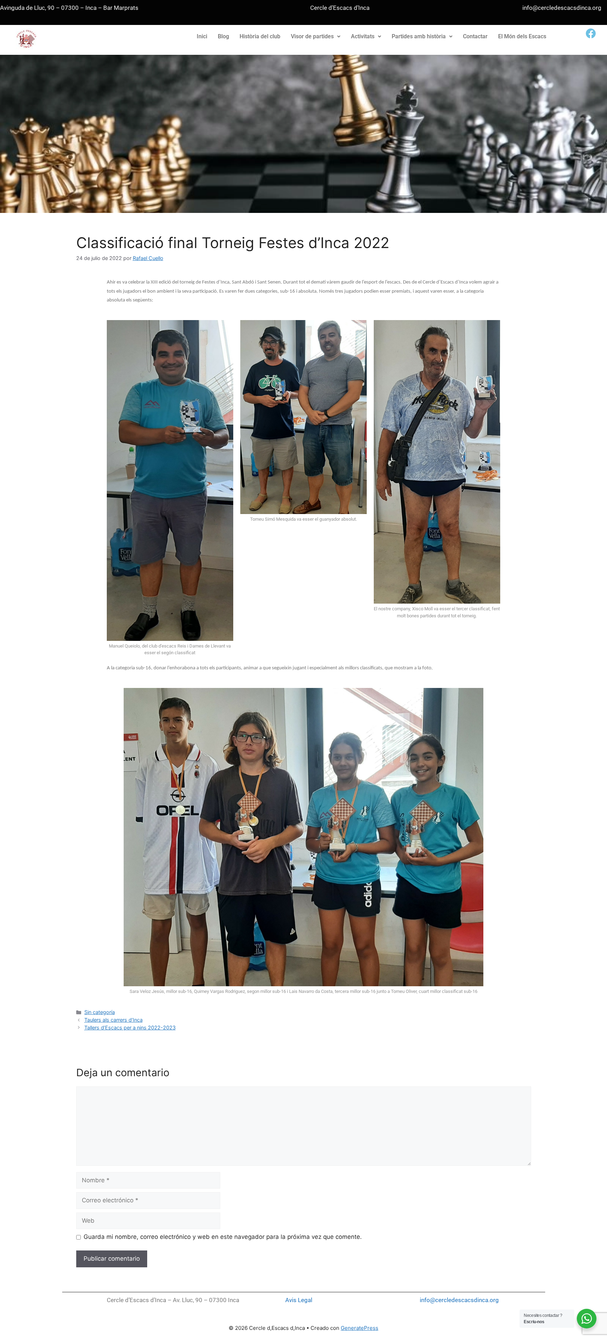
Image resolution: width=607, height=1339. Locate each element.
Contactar (475, 36)
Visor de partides (312, 36)
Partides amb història (419, 36)
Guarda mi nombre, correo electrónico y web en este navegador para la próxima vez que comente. (223, 1236)
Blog (223, 36)
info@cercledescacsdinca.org (459, 1300)
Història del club (260, 36)
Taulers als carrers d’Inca (113, 1020)
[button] (316, 36)
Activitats (362, 36)
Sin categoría (99, 1012)
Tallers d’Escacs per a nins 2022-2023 (130, 1028)
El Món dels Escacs (522, 36)
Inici (202, 36)
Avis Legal (298, 1300)
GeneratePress (359, 1328)
